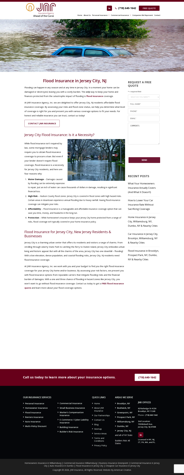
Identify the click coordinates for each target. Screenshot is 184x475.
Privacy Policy (100, 445)
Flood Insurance (33, 412)
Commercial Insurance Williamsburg (80, 463)
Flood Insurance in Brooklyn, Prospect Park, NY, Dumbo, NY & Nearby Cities (143, 255)
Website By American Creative (117, 470)
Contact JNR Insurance (42, 123)
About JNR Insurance (99, 409)
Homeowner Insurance (36, 408)
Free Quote (149, 8)
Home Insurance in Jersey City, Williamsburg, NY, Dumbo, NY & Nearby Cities (143, 221)
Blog (96, 424)
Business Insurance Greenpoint (114, 463)
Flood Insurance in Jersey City (89, 465)
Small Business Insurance (72, 408)
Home (97, 403)
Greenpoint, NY (124, 412)
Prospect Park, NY (126, 417)
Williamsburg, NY (125, 421)
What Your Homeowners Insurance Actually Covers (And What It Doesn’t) (142, 188)
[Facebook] (109, 8)
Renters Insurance (34, 417)
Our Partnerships (102, 415)
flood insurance (94, 96)
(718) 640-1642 (127, 8)
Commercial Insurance (71, 403)
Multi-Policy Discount (36, 426)
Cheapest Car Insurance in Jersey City (123, 465)
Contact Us (99, 419)
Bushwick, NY (123, 408)
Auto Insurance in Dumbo (62, 465)
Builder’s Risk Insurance (71, 431)
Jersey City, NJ (124, 430)
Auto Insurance (32, 421)
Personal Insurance (34, 403)
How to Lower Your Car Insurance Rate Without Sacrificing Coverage (141, 205)
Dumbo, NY (122, 426)
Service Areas (100, 433)
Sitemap (98, 429)
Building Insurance (69, 427)
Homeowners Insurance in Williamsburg (43, 463)
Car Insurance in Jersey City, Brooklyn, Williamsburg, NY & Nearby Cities (143, 238)
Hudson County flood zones (53, 196)
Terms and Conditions (99, 439)
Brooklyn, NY (123, 403)
